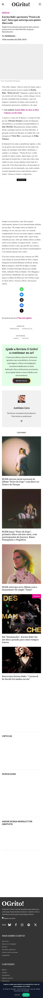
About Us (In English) (9, 944)
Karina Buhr (14, 328)
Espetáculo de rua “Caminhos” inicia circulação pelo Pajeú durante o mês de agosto (27, 187)
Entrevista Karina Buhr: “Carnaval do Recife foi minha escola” (20, 677)
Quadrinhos (6, 975)
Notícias (25, 338)
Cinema (4, 972)
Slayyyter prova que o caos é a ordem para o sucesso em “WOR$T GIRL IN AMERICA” (27, 744)
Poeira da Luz (27, 328)
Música (6, 13)
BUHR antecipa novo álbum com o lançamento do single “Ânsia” (19, 588)
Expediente (6, 955)
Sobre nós (5, 941)
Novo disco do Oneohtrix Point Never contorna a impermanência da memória (29, 763)
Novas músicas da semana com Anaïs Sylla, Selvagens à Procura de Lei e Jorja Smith (20, 809)
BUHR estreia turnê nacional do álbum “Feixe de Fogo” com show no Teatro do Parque (20, 482)
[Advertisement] (21, 707)
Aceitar (26, 995)
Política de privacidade (10, 952)
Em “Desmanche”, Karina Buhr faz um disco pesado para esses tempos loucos (20, 640)
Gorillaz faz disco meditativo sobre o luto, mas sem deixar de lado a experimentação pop (28, 753)
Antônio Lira (10, 36)
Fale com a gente (25, 318)
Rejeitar (17, 995)
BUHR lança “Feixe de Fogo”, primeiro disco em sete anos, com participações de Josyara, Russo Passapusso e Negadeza (19, 536)
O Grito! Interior (23, 182)
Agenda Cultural (7, 978)
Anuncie (4, 947)
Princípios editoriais (9, 949)
